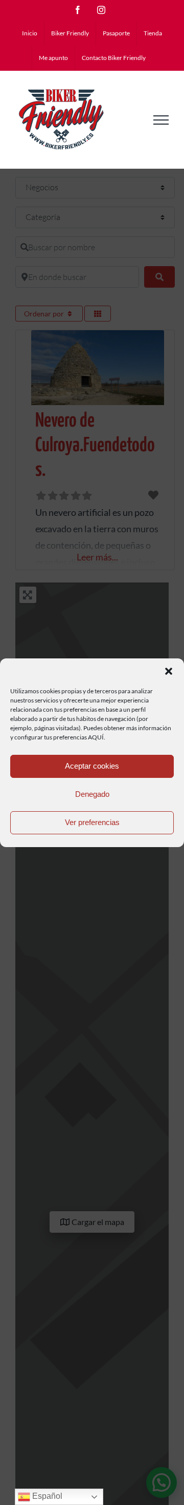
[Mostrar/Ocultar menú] (161, 120)
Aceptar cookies (92, 765)
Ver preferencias (92, 822)
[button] (169, 671)
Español (46, 1496)
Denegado (92, 794)
